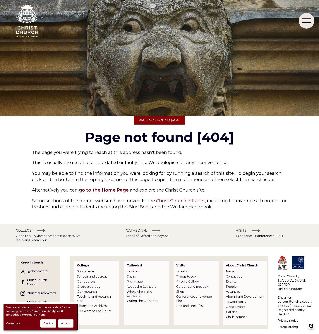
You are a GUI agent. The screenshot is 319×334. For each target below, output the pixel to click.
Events (231, 281)
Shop (180, 291)
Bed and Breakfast (190, 306)
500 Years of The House (94, 311)
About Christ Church (242, 265)
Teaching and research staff (94, 298)
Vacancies (233, 291)
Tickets (181, 271)
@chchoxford (38, 271)
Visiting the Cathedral (142, 301)
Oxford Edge (235, 307)
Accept (65, 323)
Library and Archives (92, 306)
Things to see (186, 276)
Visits (180, 265)
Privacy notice (288, 320)
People (231, 286)
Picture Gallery (187, 281)
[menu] (306, 21)
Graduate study (88, 286)
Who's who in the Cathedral (139, 293)
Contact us (234, 276)
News (230, 271)
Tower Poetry (236, 302)
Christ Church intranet (180, 200)
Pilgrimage (135, 281)
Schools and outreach (93, 276)
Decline (48, 323)
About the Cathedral (142, 286)
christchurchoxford (42, 293)
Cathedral (134, 265)
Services (133, 271)
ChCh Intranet (236, 317)
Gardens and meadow (192, 286)
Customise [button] (13, 323)
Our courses (86, 281)
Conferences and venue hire (194, 298)
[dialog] (41, 317)
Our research (87, 291)
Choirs (131, 276)
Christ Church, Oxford (37, 282)
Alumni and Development (245, 296)
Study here (85, 271)
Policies (231, 312)
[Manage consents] (311, 326)
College (83, 265)
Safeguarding (288, 327)
